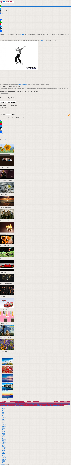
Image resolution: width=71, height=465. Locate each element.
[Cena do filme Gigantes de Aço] (35, 278)
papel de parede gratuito (10, 403)
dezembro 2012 (4, 424)
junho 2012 (3, 428)
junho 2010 (3, 444)
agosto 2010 (3, 443)
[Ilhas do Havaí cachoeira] (7, 389)
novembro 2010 (4, 441)
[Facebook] (35, 20)
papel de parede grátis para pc (6, 404)
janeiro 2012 (3, 431)
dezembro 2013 (4, 417)
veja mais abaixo (22, 34)
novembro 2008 (4, 458)
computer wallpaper (17, 401)
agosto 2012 (3, 427)
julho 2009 (3, 452)
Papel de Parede (2, 464)
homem (18, 139)
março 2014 (3, 415)
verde (2, 405)
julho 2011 (3, 435)
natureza (62, 401)
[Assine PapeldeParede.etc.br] (69, 115)
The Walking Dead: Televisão (6, 220)
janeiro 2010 (3, 448)
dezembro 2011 (4, 432)
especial (14, 139)
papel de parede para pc (55, 404)
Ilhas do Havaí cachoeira (5, 390)
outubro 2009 (3, 450)
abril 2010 (3, 446)
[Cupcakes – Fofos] (35, 316)
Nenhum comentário (2, 12)
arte (5, 401)
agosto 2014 (3, 412)
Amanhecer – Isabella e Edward (6, 245)
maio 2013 (3, 421)
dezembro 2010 (4, 440)
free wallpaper (36, 401)
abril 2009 (3, 454)
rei (26, 139)
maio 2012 (3, 429)
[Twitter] (35, 26)
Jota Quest (2, 296)
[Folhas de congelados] (7, 373)
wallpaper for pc (28, 405)
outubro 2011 (3, 433)
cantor (7, 139)
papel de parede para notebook (43, 404)
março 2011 (3, 438)
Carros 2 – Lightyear (4, 309)
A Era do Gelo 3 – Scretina (5, 337)
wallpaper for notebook (20, 405)
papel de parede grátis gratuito (31, 403)
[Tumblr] (35, 28)
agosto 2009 (3, 451)
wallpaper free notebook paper (36, 405)
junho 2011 (3, 436)
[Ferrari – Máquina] (35, 265)
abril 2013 (3, 422)
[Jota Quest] (35, 290)
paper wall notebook (64, 404)
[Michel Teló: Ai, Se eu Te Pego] (35, 174)
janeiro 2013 (3, 423)
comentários (42, 40)
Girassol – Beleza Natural (5, 154)
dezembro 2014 (4, 411)
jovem (20, 139)
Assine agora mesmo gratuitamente (22, 84)
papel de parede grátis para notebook (62, 403)
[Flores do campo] (35, 344)
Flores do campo (3, 351)
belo (3, 139)
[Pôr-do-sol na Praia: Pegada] (35, 201)
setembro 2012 (4, 426)
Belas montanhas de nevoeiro (5, 365)
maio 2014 (3, 414)
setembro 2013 (4, 419)
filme (16, 139)
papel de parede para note (32, 404)
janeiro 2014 (3, 416)
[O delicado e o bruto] (35, 187)
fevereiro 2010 (4, 447)
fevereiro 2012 (4, 430)
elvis (8, 139)
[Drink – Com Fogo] (35, 227)
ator (2, 139)
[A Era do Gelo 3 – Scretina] (35, 330)
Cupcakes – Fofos (3, 323)
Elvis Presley (11, 139)
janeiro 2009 (3, 456)
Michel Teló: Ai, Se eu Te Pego (6, 180)
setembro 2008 (4, 459)
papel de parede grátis (20, 403)
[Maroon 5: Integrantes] (35, 160)
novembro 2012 (4, 425)
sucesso (1, 405)
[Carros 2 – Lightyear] (35, 303)
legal (55, 401)
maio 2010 (3, 445)
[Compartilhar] (35, 31)
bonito (5, 139)
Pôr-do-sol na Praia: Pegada (5, 207)
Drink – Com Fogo (4, 234)
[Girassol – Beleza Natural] (35, 148)
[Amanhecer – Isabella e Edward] (35, 239)
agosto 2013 (3, 420)
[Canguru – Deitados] (35, 252)
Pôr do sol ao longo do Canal (5, 382)
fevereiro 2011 (4, 439)
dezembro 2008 (4, 457)
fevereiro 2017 (4, 408)
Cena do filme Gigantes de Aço (6, 283)
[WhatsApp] (35, 22)
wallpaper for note (11, 405)
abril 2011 (3, 437)
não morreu (24, 139)
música (22, 139)
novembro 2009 (4, 449)
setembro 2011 (4, 434)
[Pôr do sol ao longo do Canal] (7, 381)
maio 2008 (3, 462)
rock (27, 139)
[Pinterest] (35, 24)
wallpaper (5, 405)
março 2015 (3, 410)
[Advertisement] (15, 75)
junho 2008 (3, 461)
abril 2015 (3, 409)
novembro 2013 (4, 418)
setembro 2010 (4, 442)
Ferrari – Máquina (4, 272)
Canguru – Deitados (4, 258)
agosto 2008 (3, 460)
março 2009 (3, 455)
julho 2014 (3, 413)
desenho (22, 401)
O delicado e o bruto (4, 194)
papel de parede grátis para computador (46, 403)
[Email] (35, 29)
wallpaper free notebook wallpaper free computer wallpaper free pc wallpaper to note (52, 405)
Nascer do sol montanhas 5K (5, 398)
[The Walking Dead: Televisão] (35, 214)
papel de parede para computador (20, 404)
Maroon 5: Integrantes (4, 167)
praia (68, 404)
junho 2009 (3, 453)
